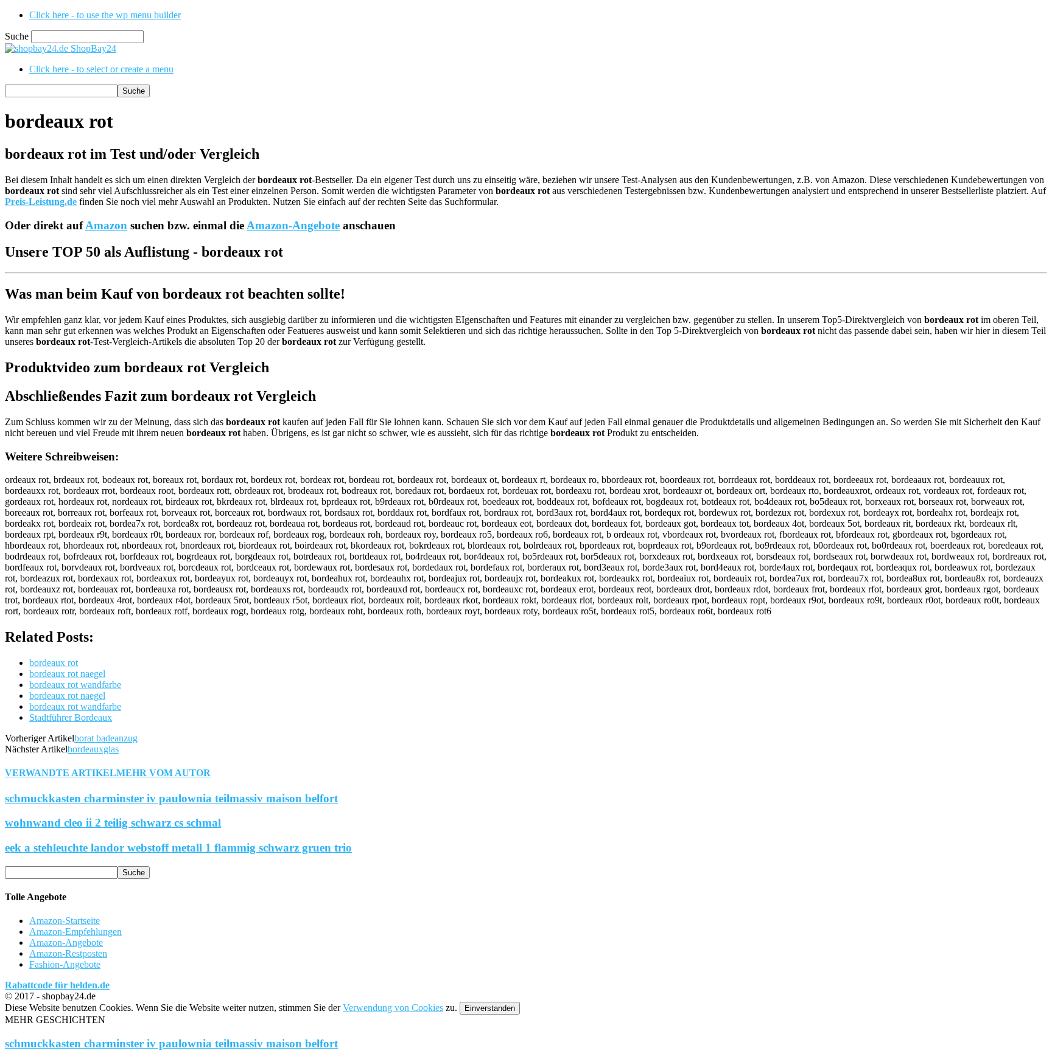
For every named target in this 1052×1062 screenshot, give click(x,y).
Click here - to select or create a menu (101, 69)
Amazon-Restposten (68, 953)
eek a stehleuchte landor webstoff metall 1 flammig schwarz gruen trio (178, 847)
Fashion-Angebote (64, 964)
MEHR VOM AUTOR (163, 773)
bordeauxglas (93, 749)
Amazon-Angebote (293, 225)
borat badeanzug (106, 738)
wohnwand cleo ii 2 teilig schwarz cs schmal (113, 822)
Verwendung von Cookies (393, 1007)
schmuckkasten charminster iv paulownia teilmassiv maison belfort (171, 798)
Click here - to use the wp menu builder (105, 15)
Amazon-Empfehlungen (75, 931)
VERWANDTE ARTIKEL (60, 773)
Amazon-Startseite (64, 920)
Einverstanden (490, 1008)
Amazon (106, 225)
